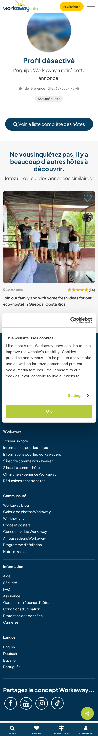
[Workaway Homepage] (20, 5)
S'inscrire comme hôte (21, 467)
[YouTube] (26, 703)
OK (49, 411)
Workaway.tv (13, 518)
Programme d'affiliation (22, 544)
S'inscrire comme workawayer (28, 460)
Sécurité (10, 582)
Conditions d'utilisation (21, 609)
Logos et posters (17, 525)
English (9, 647)
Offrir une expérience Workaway (30, 474)
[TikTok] (57, 703)
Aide (7, 576)
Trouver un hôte (15, 441)
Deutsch (10, 653)
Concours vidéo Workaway (25, 531)
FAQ (6, 589)
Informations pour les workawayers (32, 454)
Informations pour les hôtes (25, 447)
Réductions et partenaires (24, 480)
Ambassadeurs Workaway (24, 538)
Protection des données (23, 615)
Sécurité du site (49, 99)
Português (11, 666)
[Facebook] (10, 703)
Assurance (11, 596)
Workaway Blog (16, 505)
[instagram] (41, 703)
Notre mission (14, 551)
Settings (75, 395)
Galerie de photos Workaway (27, 511)
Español (9, 660)
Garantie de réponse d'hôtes (26, 602)
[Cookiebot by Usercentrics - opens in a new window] (70, 320)
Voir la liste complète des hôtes (51, 124)
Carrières (11, 622)
